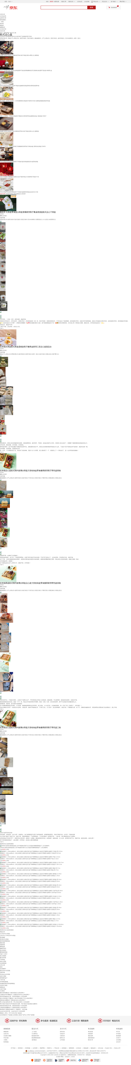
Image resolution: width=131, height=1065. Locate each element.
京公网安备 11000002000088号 (36, 1051)
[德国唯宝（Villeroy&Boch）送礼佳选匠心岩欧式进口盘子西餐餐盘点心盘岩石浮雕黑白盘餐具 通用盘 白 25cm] (30, 873)
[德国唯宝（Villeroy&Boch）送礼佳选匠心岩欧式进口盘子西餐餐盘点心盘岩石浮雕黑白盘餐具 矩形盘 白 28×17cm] (32, 862)
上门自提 (34, 1031)
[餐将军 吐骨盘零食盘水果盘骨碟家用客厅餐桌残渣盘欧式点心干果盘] (8, 203)
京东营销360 (3, 1015)
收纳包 (2, 23)
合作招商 (35, 1048)
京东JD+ (118, 1042)
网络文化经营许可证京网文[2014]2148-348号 (72, 1053)
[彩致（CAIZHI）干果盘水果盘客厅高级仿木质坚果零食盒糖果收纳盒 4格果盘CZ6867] (6, 108)
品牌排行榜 (3, 18)
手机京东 (95, 1)
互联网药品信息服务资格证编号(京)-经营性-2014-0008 (73, 1051)
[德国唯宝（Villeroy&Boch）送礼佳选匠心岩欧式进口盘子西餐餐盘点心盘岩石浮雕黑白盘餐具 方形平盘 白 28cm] (31, 902)
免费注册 (56, 1)
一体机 (2, 21)
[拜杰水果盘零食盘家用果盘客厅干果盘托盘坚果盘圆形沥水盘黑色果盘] (6, 154)
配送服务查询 (35, 1035)
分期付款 (62, 1035)
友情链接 (64, 1048)
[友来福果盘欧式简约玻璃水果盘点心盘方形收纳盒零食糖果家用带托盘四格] (8, 574)
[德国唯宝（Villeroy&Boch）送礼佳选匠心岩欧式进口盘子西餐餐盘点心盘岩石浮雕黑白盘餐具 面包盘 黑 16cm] (30, 885)
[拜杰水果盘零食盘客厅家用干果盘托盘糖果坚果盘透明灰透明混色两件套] (6, 78)
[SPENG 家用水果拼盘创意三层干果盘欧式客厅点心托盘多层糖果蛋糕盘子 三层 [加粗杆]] (24, 845)
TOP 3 (1, 564)
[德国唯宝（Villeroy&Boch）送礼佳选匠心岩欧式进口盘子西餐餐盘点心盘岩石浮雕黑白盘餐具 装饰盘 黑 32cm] (30, 879)
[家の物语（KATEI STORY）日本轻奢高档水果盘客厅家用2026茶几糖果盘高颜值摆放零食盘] (6, 93)
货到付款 (62, 1031)
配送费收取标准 (36, 1038)
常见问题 (6, 1038)
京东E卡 (118, 1038)
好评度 (5, 216)
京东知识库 (3, 16)
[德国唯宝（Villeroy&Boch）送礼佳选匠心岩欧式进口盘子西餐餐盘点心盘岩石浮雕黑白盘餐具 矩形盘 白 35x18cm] (31, 924)
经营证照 (88, 1055)
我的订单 (63, 1)
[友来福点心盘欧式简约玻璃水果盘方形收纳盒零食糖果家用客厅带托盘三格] (8, 718)
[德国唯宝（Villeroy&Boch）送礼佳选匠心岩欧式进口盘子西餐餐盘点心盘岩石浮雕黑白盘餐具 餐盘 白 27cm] (30, 918)
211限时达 (35, 1033)
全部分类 (2, 14)
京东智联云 (16, 1015)
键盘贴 (2, 25)
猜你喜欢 (2, 40)
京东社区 (78, 1048)
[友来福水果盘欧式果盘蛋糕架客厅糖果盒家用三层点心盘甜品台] (8, 337)
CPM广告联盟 (30, 1015)
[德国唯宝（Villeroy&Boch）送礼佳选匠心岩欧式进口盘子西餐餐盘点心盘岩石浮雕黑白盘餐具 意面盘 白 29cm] (30, 913)
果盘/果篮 (6, 32)
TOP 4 (1, 709)
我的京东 (70, 1)
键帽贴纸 (2, 27)
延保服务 (118, 1035)
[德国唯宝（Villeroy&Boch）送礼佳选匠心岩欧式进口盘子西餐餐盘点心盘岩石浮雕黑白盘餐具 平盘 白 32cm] (30, 857)
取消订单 (90, 1040)
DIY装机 (118, 1033)
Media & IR (117, 1048)
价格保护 (90, 1033)
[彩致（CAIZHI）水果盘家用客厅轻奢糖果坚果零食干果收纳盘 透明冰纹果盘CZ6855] (6, 138)
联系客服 (6, 1042)
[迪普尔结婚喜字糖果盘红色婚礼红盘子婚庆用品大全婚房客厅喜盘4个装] (6, 169)
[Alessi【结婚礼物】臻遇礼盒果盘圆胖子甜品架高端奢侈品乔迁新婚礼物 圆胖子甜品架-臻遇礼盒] (6, 63)
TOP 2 (1, 452)
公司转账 (62, 1040)
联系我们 (20, 1048)
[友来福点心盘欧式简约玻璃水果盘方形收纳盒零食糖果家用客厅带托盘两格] (8, 461)
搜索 (91, 7)
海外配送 (34, 1040)
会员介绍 (6, 1033)
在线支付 (62, 1033)
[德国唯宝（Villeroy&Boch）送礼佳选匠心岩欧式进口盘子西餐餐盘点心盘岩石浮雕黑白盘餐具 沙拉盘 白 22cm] (30, 896)
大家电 (5, 1040)
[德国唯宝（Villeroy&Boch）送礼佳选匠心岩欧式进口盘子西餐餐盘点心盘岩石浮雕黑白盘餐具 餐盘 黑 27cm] (30, 868)
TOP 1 (1, 328)
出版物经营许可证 (53, 1053)
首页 (1, 32)
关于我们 (13, 1048)
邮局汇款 (62, 1038)
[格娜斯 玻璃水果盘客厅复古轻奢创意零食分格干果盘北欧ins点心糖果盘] (6, 123)
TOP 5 (1, 842)
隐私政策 (93, 1048)
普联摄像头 (3, 20)
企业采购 (86, 1)
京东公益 (100, 1048)
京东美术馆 (3, 29)
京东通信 (118, 1040)
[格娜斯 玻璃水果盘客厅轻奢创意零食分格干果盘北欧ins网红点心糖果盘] (6, 47)
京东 (17, 8)
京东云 (73, 1056)
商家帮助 (42, 1048)
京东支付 (67, 1056)
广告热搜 (9, 1015)
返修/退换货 (91, 1038)
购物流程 (6, 1031)
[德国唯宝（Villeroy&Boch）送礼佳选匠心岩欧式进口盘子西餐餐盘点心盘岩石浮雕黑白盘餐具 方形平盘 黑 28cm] (31, 890)
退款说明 (90, 1035)
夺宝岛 (118, 1031)
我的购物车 (114, 7)
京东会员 (79, 1)
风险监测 (85, 1048)
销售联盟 (71, 1048)
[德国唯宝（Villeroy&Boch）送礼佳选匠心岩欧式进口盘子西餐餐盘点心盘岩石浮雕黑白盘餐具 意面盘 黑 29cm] (30, 907)
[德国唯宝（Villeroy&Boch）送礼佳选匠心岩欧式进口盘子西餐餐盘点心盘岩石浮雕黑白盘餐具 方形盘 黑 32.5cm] (31, 851)
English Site (108, 1048)
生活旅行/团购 (7, 1035)
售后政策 (90, 1031)
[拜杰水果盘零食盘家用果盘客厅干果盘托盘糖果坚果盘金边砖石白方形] (6, 184)
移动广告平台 (22, 1015)
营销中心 (49, 1048)
